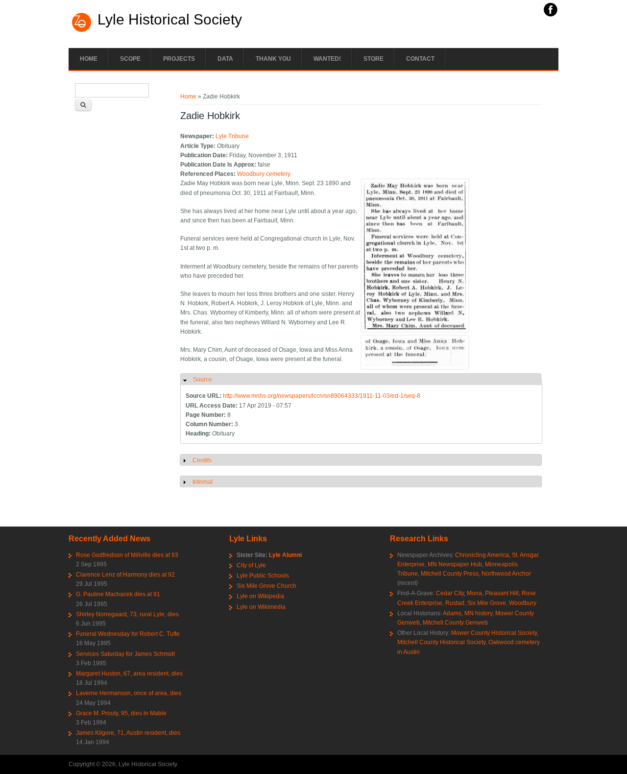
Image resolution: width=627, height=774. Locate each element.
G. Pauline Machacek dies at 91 (118, 594)
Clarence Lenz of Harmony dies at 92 (125, 574)
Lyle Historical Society (169, 19)
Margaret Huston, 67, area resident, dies (129, 673)
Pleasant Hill (502, 593)
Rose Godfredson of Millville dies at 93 (127, 555)
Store (373, 58)
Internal (203, 482)
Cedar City (450, 593)
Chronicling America (482, 555)
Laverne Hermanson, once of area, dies (128, 693)
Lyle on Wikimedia (261, 607)
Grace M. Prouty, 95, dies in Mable (121, 713)
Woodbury (522, 603)
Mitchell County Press (450, 573)
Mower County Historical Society (494, 632)
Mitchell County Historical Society (441, 642)
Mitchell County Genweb (455, 622)
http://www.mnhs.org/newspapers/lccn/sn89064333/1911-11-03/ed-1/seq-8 (321, 395)
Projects (179, 58)
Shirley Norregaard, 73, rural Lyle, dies (127, 614)
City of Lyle (251, 565)
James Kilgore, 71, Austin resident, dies (128, 732)
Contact (420, 58)
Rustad (454, 603)
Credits (202, 460)
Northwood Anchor (506, 573)
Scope (130, 58)
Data (225, 58)
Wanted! (327, 58)
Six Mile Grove (486, 603)
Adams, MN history (467, 613)
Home (88, 58)
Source (202, 379)
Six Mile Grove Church (266, 585)
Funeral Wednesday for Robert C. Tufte (128, 633)
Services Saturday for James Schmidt (125, 654)
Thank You (273, 58)
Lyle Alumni (285, 555)
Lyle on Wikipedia (260, 596)
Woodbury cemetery (263, 173)
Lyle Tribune (232, 136)
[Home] (82, 30)
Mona (474, 593)
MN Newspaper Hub (455, 564)
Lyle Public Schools (263, 575)
